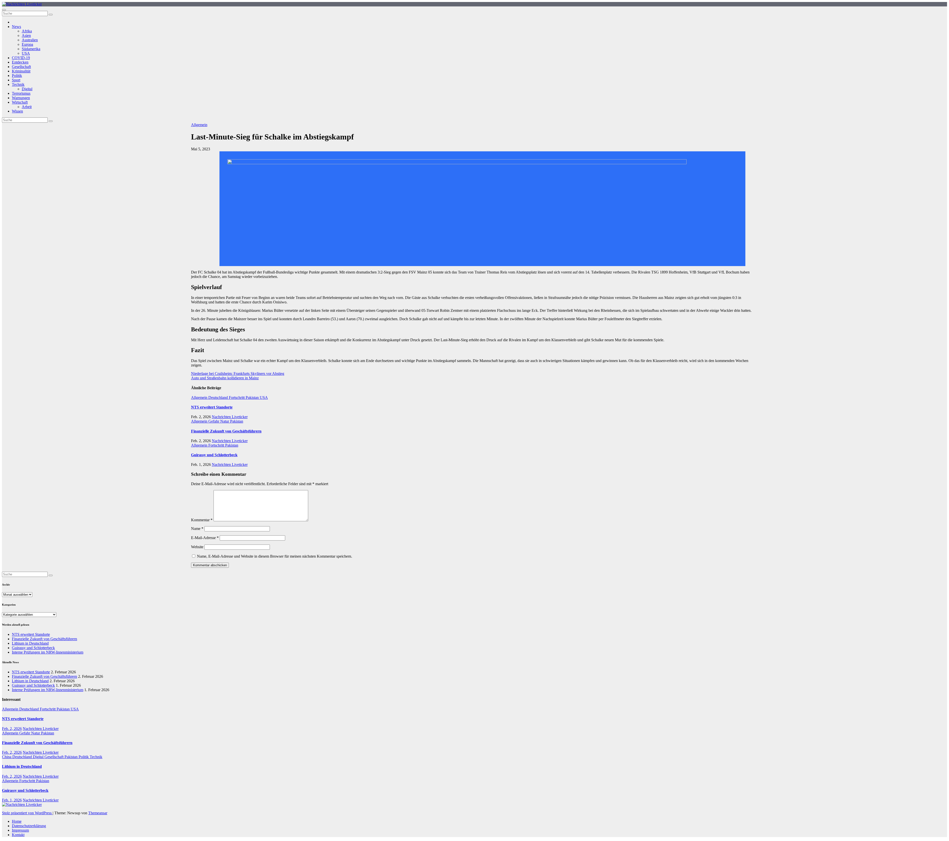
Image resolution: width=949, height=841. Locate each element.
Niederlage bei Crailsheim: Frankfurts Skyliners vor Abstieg (237, 373)
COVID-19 (21, 58)
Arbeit (27, 107)
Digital (27, 89)
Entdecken (20, 62)
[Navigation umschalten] (4, 10)
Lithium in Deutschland (30, 643)
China (7, 757)
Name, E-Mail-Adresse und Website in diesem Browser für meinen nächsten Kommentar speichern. (274, 556)
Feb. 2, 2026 (12, 729)
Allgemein (199, 125)
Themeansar (97, 813)
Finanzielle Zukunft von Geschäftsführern (226, 431)
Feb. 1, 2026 (12, 800)
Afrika (27, 31)
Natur (225, 421)
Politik (17, 75)
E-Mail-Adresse (205, 538)
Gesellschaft (21, 67)
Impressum (20, 830)
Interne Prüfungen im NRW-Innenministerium (47, 652)
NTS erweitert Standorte (212, 407)
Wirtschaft (20, 102)
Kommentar (202, 520)
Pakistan (253, 397)
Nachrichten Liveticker (230, 417)
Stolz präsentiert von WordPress (27, 813)
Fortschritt (237, 397)
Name (197, 528)
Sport (16, 80)
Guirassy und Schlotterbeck (214, 455)
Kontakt (18, 835)
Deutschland (218, 397)
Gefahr (214, 421)
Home (17, 821)
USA (26, 53)
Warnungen (21, 98)
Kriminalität (21, 71)
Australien (30, 40)
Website (197, 547)
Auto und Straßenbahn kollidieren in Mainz (225, 378)
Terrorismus (21, 93)
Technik (18, 84)
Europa (27, 44)
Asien (26, 35)
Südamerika (31, 49)
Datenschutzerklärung (29, 826)
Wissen (17, 111)
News (16, 26)
